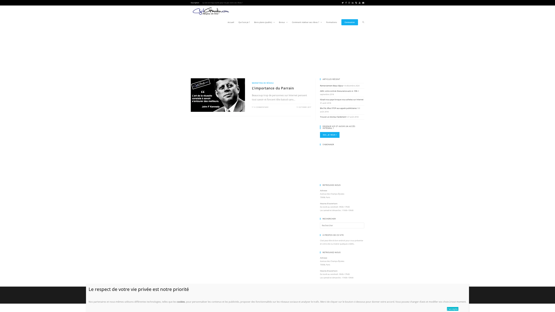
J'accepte (453, 309)
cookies (181, 301)
